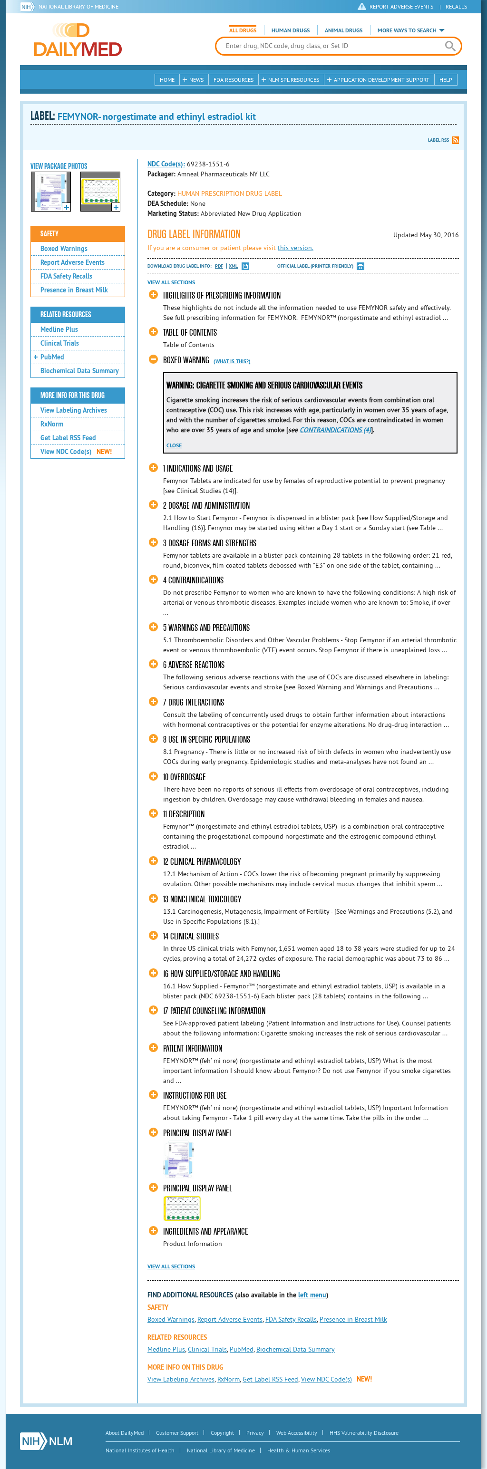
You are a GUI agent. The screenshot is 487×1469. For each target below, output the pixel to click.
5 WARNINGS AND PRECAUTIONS (206, 627)
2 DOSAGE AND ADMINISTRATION (206, 505)
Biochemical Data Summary (79, 371)
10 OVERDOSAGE (184, 777)
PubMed (52, 357)
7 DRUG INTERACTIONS (193, 702)
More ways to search (407, 30)
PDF (219, 266)
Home (167, 79)
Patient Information (192, 1048)
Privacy (255, 1432)
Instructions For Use (195, 1095)
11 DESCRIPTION (184, 814)
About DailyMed (125, 1432)
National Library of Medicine (78, 6)
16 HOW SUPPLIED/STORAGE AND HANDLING (221, 973)
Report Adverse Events (72, 262)
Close (174, 445)
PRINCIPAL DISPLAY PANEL (197, 1133)
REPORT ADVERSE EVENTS (401, 6)
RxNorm (51, 424)
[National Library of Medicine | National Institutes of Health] (46, 1441)
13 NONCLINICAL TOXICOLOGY (202, 899)
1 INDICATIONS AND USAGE (198, 468)
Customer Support (177, 1432)
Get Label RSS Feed (68, 438)
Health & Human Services (298, 1450)
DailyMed (78, 39)
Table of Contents (190, 332)
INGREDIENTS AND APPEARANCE (205, 1231)
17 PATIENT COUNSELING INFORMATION (214, 1010)
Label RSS (438, 140)
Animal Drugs (343, 30)
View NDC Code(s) (76, 451)
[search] (450, 46)
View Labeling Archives (73, 410)
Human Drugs (291, 30)
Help (445, 79)
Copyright (222, 1432)
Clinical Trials (59, 343)
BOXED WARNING (186, 360)
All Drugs (242, 30)
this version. (295, 247)
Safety (49, 234)
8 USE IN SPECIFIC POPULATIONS (206, 739)
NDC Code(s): (166, 164)
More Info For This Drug (72, 395)
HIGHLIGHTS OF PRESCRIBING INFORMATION (222, 295)
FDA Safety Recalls (66, 276)
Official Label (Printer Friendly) (315, 266)
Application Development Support (381, 79)
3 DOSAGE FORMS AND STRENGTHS (209, 543)
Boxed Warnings (64, 248)
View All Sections (171, 282)
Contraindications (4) (335, 429)
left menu (312, 1295)
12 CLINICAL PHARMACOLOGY (202, 861)
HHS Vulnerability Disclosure (364, 1432)
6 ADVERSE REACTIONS (193, 664)
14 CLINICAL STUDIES (191, 936)
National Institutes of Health (140, 1450)
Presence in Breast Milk (74, 290)
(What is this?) (232, 361)
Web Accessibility (296, 1432)
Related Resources (65, 314)
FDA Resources (233, 79)
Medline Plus (59, 329)
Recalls (456, 6)
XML (233, 266)
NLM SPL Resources (293, 79)
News (196, 79)
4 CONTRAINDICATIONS (193, 580)
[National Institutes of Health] (29, 6)
